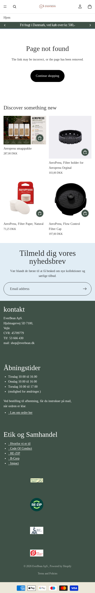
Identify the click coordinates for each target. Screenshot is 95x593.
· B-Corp (13, 458)
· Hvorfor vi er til (19, 443)
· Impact (13, 463)
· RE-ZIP (14, 453)
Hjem (7, 17)
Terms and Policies (47, 573)
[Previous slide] (5, 25)
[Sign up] (84, 289)
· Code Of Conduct (20, 448)
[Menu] (5, 7)
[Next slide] (90, 25)
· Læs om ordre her (20, 412)
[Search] (14, 7)
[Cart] (90, 7)
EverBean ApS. (40, 566)
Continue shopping (47, 76)
